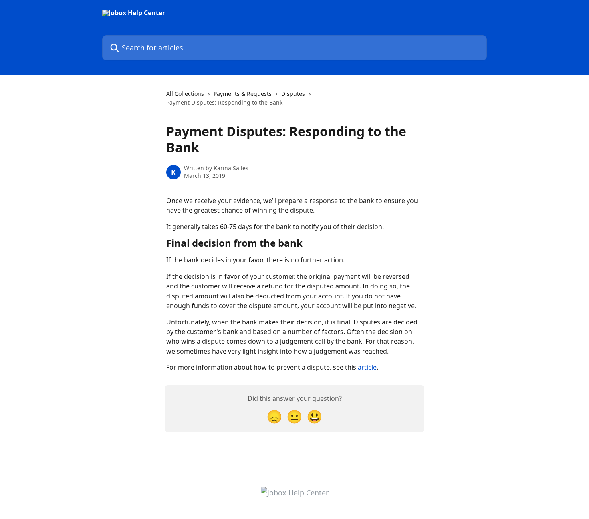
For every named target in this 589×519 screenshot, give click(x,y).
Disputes (293, 93)
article (367, 367)
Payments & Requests (243, 93)
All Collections (185, 93)
